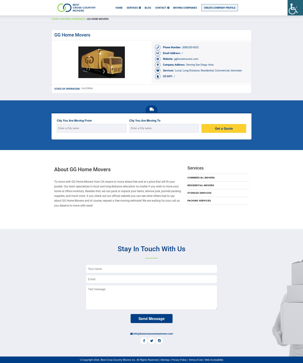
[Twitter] (151, 341)
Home (119, 7)
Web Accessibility (214, 359)
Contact (160, 7)
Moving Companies (185, 7)
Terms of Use (196, 359)
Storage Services (199, 193)
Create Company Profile (219, 7)
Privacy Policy (179, 359)
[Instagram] (159, 341)
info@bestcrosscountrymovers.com (153, 333)
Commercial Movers (201, 177)
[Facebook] (144, 341)
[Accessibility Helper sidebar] (295, 7)
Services (132, 7)
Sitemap (164, 359)
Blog (148, 7)
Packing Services (199, 200)
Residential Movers (200, 185)
